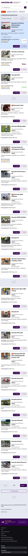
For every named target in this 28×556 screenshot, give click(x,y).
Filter (3, 11)
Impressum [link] (3, 527)
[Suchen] (25, 7)
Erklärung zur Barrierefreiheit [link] (7, 539)
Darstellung (3, 550)
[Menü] (26, 2)
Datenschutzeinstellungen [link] (6, 537)
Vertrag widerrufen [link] (5, 531)
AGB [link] (2, 529)
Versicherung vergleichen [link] (16, 360)
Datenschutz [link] (4, 535)
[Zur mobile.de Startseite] (12, 2)
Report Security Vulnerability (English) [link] (9, 541)
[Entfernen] (17, 11)
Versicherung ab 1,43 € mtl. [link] (17, 29)
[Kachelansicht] (25, 18)
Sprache (3, 545)
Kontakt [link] (2, 533)
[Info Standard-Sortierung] (18, 18)
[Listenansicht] (22, 18)
